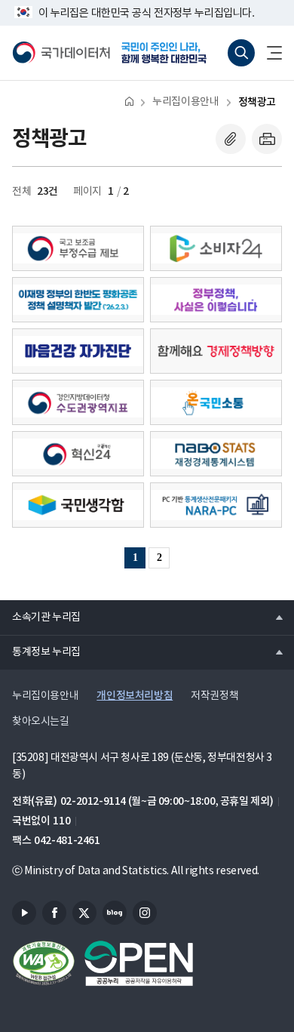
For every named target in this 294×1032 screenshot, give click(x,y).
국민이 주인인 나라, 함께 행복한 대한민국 (168, 53)
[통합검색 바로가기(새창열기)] (241, 52)
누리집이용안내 (185, 102)
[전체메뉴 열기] (268, 52)
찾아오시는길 (40, 722)
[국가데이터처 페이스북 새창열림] (54, 913)
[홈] (129, 101)
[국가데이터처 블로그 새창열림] (115, 913)
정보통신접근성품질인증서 (43, 963)
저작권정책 (214, 696)
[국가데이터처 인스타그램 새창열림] (145, 913)
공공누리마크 (138, 963)
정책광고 (257, 102)
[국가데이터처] (61, 53)
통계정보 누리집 (40, 651)
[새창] (78, 248)
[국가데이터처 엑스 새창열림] (84, 913)
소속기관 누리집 (40, 616)
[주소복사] (231, 139)
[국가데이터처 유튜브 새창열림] (24, 913)
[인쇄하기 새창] (267, 139)
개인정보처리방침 (134, 695)
